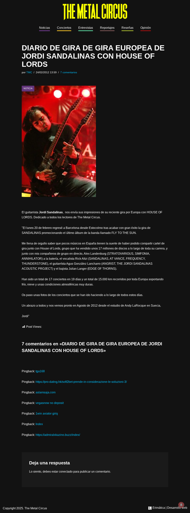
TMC (29, 72)
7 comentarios (68, 72)
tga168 (40, 371)
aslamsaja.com (45, 392)
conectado (66, 471)
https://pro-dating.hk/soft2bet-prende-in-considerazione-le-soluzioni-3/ (81, 381)
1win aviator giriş (47, 413)
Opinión (145, 27)
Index (39, 424)
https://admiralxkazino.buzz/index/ (58, 434)
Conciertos (64, 27)
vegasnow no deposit (50, 403)
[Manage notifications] (181, 505)
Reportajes (107, 27)
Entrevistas (85, 27)
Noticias (44, 27)
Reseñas (127, 27)
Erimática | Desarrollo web (169, 507)
